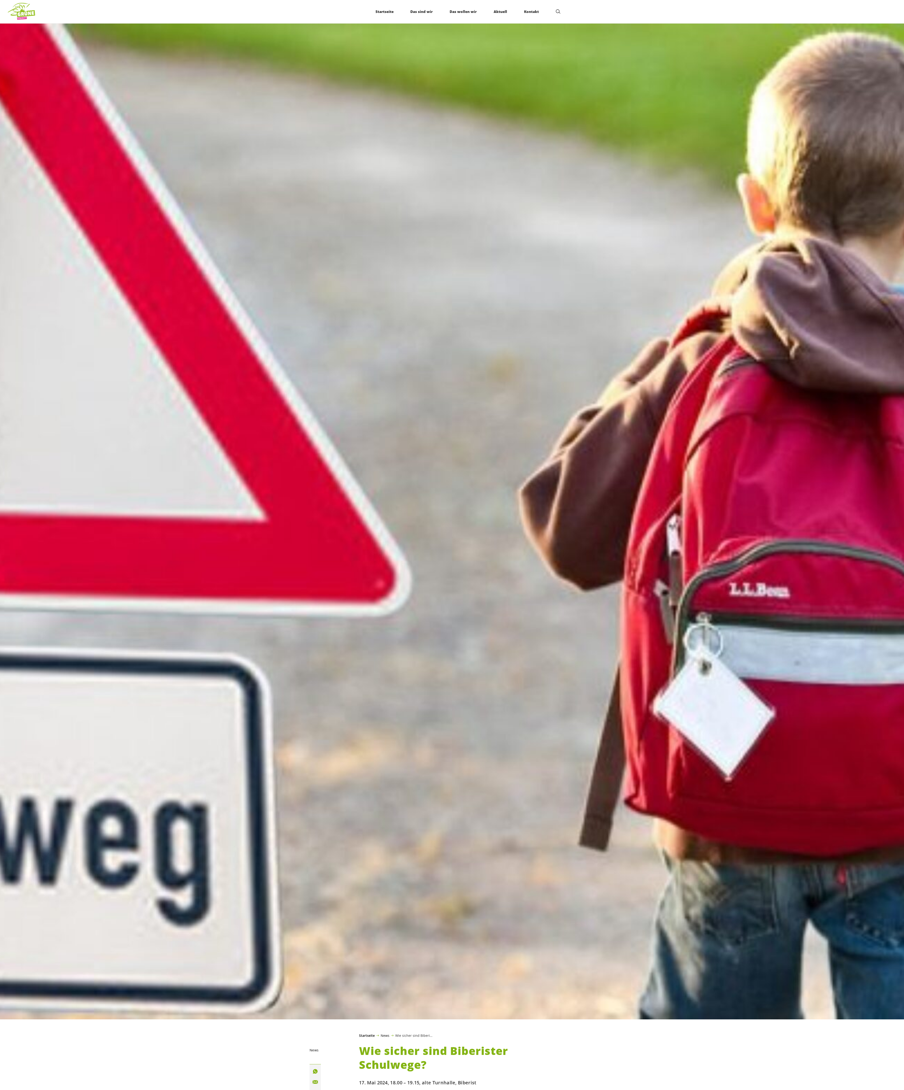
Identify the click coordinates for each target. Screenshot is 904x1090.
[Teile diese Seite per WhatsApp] (315, 1071)
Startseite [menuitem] (384, 11)
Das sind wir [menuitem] (421, 11)
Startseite (367, 1035)
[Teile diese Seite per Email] (315, 1082)
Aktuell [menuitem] (500, 11)
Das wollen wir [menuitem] (463, 11)
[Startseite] (21, 11)
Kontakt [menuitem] (531, 11)
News (385, 1035)
